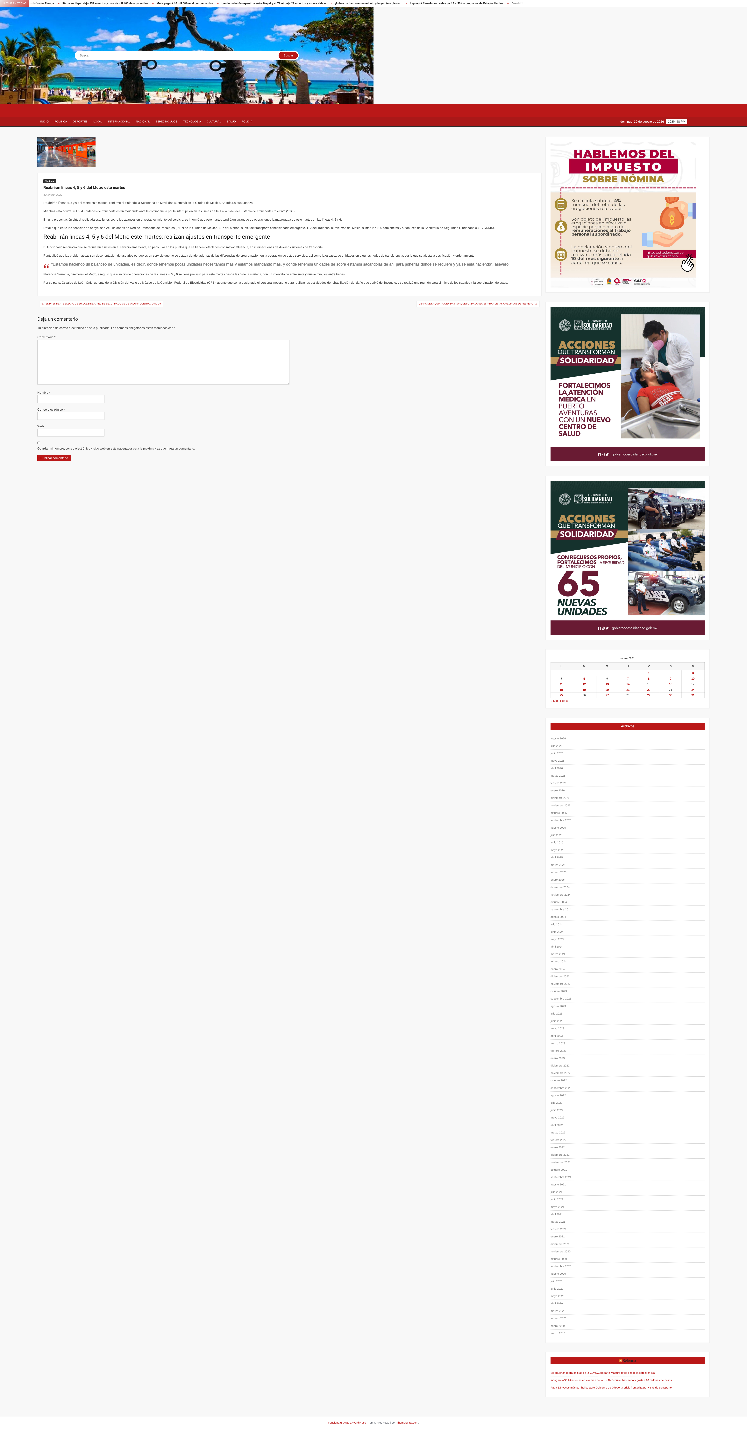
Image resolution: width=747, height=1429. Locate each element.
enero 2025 (558, 879)
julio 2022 (556, 1102)
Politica (60, 121)
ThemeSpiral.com (407, 1422)
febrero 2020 (558, 1318)
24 (692, 689)
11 (561, 684)
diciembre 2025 (560, 797)
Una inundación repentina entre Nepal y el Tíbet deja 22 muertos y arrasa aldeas (92, 3)
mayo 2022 (557, 1117)
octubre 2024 (559, 902)
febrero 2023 (558, 1050)
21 (628, 689)
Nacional (143, 121)
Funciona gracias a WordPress (347, 1422)
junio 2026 (557, 753)
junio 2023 (557, 1020)
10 (692, 678)
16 (670, 684)
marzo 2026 (558, 775)
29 (648, 695)
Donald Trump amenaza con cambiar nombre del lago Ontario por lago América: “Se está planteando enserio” (402, 3)
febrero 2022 (558, 1139)
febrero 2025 (558, 872)
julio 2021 (556, 1191)
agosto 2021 (558, 1184)
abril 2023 (557, 1035)
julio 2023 (556, 1013)
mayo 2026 (557, 760)
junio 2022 (557, 1110)
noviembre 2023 (561, 983)
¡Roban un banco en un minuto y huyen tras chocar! (187, 3)
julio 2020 (556, 1281)
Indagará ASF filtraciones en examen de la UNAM (581, 1380)
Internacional (119, 121)
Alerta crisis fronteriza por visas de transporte (644, 1387)
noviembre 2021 (561, 1162)
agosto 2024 (558, 916)
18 (561, 689)
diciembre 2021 (560, 1154)
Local (97, 121)
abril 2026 (557, 768)
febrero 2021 (558, 1229)
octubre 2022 (559, 1080)
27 (607, 695)
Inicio (44, 121)
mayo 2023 (557, 1028)
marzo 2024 (558, 954)
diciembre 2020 (560, 1244)
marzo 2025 (558, 864)
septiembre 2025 (561, 820)
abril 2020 (557, 1303)
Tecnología (192, 121)
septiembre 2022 (561, 1087)
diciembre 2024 (560, 887)
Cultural (214, 121)
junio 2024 (557, 931)
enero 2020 (558, 1325)
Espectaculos (166, 121)
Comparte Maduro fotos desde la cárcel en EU (626, 1372)
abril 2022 (557, 1125)
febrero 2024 (558, 961)
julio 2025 (556, 835)
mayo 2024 (557, 939)
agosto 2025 (558, 827)
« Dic (554, 700)
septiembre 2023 (561, 998)
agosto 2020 (558, 1273)
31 (692, 695)
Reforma (629, 1360)
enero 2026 (558, 790)
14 (628, 684)
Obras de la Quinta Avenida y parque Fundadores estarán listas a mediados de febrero (476, 303)
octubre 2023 (559, 991)
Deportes (80, 121)
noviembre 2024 (561, 894)
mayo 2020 (557, 1296)
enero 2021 (558, 1236)
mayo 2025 (557, 850)
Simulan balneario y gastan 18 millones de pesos (642, 1380)
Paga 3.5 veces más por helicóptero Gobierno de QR (583, 1387)
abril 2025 (557, 857)
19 (584, 689)
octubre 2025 (559, 812)
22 (648, 689)
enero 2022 (558, 1147)
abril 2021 (557, 1214)
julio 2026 (556, 745)
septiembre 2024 (561, 909)
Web (40, 426)
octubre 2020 (559, 1258)
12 (584, 684)
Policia (247, 121)
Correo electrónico (51, 409)
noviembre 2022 (561, 1072)
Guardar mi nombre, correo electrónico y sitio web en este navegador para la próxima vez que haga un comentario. (116, 448)
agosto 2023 (558, 1006)
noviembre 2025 (561, 805)
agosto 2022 (558, 1095)
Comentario (46, 337)
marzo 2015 (558, 1333)
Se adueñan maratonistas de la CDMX (574, 1372)
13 (607, 684)
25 (561, 695)
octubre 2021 (559, 1169)
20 (607, 689)
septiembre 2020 (561, 1266)
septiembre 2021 (561, 1177)
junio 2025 (557, 842)
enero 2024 (558, 969)
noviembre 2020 (561, 1251)
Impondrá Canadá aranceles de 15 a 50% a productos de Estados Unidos (275, 3)
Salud (231, 121)
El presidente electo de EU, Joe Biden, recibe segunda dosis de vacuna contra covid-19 (103, 303)
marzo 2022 (558, 1132)
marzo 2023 (558, 1043)
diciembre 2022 (560, 1065)
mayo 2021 (557, 1206)
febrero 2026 (558, 783)
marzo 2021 (558, 1221)
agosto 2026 (558, 738)
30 (670, 695)
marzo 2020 (558, 1310)
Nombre (43, 392)
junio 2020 (557, 1288)
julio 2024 (556, 924)
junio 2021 (557, 1199)
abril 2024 (557, 946)
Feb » (564, 700)
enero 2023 (558, 1058)
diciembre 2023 (560, 976)
